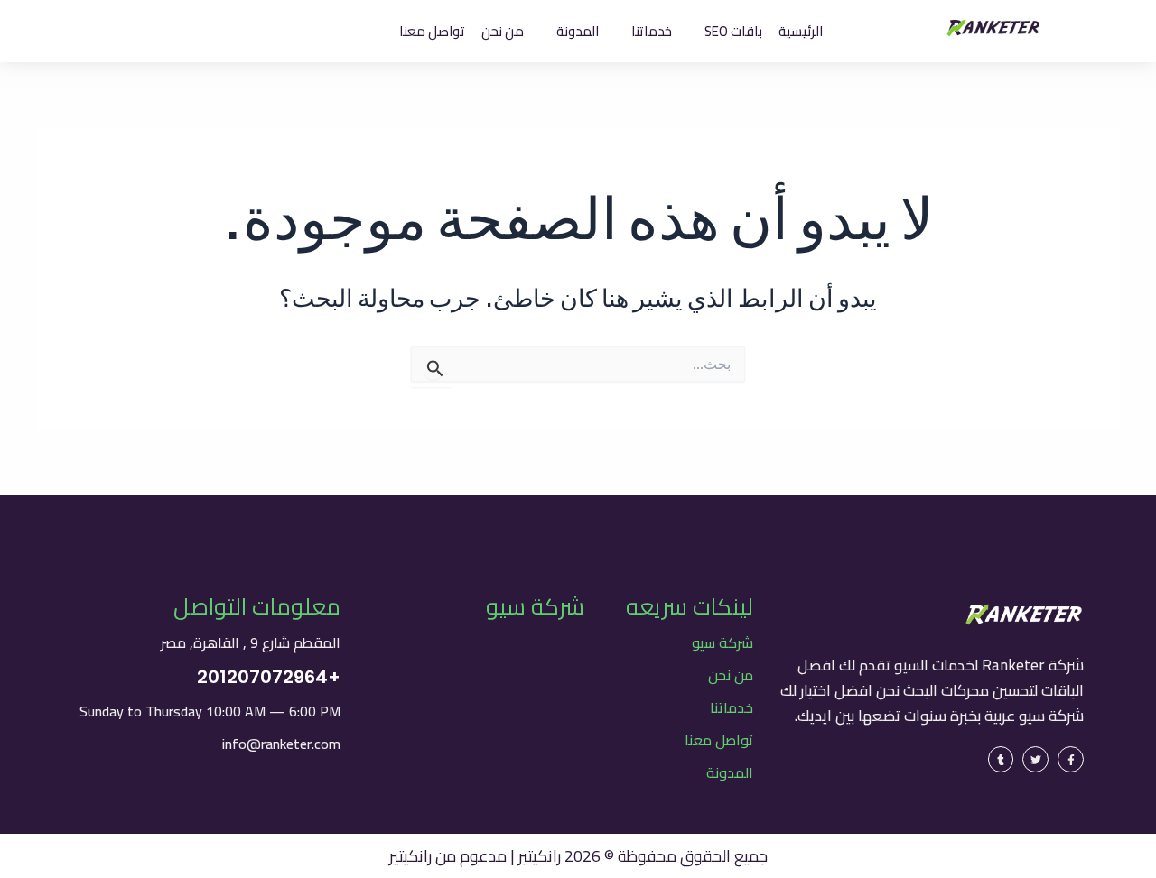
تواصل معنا (719, 739)
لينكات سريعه (689, 606)
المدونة (729, 772)
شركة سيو (722, 642)
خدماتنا (731, 707)
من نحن (730, 675)
